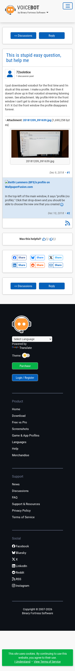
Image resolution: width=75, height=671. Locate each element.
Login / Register (25, 378)
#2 (68, 213)
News (16, 484)
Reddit (20, 572)
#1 (68, 172)
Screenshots (20, 429)
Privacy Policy (21, 510)
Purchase (25, 366)
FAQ (14, 497)
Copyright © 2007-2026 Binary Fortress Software (37, 611)
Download (18, 416)
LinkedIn (21, 566)
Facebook (22, 546)
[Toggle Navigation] (68, 5)
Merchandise (20, 455)
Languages (19, 442)
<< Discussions (23, 35)
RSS (18, 579)
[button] (25, 10)
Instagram (22, 586)
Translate (25, 348)
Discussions (20, 491)
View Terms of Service (47, 661)
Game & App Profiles (25, 435)
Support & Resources (26, 504)
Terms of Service (23, 517)
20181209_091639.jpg (37, 120)
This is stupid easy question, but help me (33, 57)
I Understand (22, 661)
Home (16, 409)
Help (15, 448)
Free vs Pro (19, 422)
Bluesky (21, 553)
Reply (52, 35)
